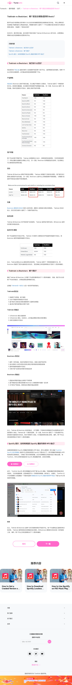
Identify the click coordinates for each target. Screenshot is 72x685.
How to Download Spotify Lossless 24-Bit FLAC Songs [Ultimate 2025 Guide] (35, 587)
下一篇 (48, 544)
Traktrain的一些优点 (18, 285)
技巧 (18, 8)
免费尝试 (15, 464)
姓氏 (24, 544)
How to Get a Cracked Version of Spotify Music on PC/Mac (10, 587)
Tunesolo (3, 8)
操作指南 (12, 8)
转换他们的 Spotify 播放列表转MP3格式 (43, 475)
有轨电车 (9, 83)
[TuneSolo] (14, 3)
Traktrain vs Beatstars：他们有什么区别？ (21, 47)
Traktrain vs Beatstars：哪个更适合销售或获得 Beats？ (41, 8)
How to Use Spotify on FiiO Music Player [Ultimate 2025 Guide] (61, 587)
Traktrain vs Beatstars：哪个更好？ (19, 51)
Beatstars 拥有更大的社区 (15, 208)
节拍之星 (16, 70)
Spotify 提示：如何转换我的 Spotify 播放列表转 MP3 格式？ (27, 54)
